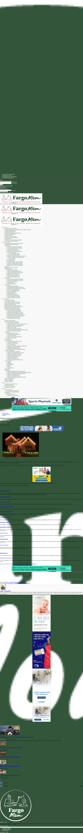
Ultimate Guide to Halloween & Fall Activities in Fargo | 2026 (17, 737)
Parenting (7, 370)
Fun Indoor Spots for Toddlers (14, 248)
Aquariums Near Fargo (10, 304)
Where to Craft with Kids (13, 254)
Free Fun (7, 266)
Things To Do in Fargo (6, 242)
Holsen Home (4, 533)
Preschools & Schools (10, 231)
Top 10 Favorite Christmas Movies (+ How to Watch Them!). (25, 563)
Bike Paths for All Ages (12, 274)
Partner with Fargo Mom (8, 174)
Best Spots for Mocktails (13, 295)
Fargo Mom (2, 739)
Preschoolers (10, 364)
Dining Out (7, 284)
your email (13, 190)
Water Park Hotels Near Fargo (12, 307)
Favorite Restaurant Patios (13, 297)
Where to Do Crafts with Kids (14, 328)
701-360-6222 (5, 515)
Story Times (12, 258)
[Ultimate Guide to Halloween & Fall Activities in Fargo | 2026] (10, 734)
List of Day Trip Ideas (10, 301)
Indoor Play (8, 245)
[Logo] (21, 214)
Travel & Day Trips (5, 298)
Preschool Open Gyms (12, 249)
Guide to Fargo (5, 413)
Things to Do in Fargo (10, 320)
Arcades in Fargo (11, 259)
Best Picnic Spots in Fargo (13, 275)
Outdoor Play (8, 268)
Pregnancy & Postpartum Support (13, 239)
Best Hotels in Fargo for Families (15, 265)
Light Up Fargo (4, 545)
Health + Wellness (9, 350)
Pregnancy (7, 368)
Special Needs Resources (13, 356)
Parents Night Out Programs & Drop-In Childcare (19, 372)
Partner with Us (11, 394)
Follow (81, 785)
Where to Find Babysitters (13, 374)
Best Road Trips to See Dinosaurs (13, 305)
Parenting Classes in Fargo (13, 375)
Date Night (7, 277)
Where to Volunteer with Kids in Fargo (16, 377)
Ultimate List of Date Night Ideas (15, 279)
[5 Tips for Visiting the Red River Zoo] (3, 773)
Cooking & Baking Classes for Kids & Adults (17, 329)
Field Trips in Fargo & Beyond (14, 336)
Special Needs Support (10, 230)
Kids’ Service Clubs (11, 327)
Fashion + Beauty (9, 380)
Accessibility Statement (8, 177)
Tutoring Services (11, 335)
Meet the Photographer (13, 390)
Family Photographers (10, 234)
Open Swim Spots (11, 252)
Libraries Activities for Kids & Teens (15, 257)
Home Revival (4, 539)
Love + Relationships (10, 378)
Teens (8, 366)
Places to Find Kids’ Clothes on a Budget (17, 345)
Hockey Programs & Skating (14, 326)
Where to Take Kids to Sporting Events (16, 256)
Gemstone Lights (5, 522)
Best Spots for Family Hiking (14, 310)
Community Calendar (10, 386)
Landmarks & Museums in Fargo (15, 261)
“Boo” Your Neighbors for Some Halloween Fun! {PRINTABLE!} (17, 583)
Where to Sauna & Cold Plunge (15, 359)
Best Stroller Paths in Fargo (14, 273)
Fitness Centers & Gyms (10, 236)
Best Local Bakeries (12, 291)
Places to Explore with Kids (11, 267)
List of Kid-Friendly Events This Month (14, 243)
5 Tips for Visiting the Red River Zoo (10, 775)
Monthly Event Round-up (11, 383)
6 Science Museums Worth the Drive (14, 306)
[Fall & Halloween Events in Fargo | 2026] (3, 745)
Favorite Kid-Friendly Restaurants (15, 287)
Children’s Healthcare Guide (14, 353)
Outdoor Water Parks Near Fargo (15, 315)
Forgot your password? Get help (6, 185)
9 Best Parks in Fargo (12, 269)
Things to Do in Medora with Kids (15, 313)
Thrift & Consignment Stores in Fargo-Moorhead (15, 582)
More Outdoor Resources (13, 276)
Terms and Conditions (6, 829)
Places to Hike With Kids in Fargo (15, 272)
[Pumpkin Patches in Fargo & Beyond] (3, 754)
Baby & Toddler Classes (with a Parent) (16, 373)
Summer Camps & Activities (11, 241)
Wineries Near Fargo (12, 294)
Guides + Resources (6, 414)
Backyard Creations (5, 491)
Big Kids (9, 365)
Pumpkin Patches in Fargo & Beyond (10, 757)
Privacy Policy (3, 186)
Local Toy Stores (11, 344)
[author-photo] (3, 589)
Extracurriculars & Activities (11, 321)
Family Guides (4, 227)
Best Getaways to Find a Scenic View (16, 314)
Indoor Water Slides (14, 253)
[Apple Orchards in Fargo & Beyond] (3, 763)
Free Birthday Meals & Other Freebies (16, 288)
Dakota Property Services (7, 506)
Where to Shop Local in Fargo (14, 341)
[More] (25, 576)
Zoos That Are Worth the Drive (12, 303)
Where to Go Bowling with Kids (14, 264)
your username (14, 182)
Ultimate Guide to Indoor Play (14, 246)
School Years (10, 367)
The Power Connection (6, 558)
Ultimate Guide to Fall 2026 (11, 244)
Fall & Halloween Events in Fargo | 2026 (11, 747)
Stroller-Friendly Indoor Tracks (14, 263)
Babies (8, 362)
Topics (3, 319)
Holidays (4, 415)
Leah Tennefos (3, 422)
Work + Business (9, 379)
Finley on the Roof (5, 517)
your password (14, 183)
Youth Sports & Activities (11, 228)
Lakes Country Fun (9, 299)
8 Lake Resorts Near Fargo (13, 317)
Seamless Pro (3, 553)
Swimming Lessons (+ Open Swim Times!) (17, 324)
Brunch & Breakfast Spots (13, 290)
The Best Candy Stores (12, 343)
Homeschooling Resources (13, 334)
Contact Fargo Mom (6, 828)
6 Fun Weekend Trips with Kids (12, 302)
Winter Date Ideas (11, 283)
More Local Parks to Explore (14, 271)
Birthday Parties (9, 235)
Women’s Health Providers (11, 237)
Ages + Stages (8, 360)
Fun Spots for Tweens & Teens (14, 251)
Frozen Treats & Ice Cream (13, 296)
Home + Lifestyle (9, 381)
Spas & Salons (8, 238)
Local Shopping (8, 340)
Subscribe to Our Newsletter (9, 176)
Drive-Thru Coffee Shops (13, 289)
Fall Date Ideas (10, 282)
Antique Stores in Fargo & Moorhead (16, 349)
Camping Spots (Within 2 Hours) (15, 312)
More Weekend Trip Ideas (13, 318)
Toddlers (9, 363)
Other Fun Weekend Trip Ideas (12, 309)
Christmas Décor (4, 502)
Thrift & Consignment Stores (14, 348)
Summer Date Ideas (12, 281)
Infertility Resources (12, 357)
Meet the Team (8, 389)
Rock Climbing (10, 260)
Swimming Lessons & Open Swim (13, 233)
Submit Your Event (7, 175)
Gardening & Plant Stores (13, 347)
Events (3, 382)
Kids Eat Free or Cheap (12, 286)
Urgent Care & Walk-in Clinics (14, 355)
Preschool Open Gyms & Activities (15, 325)
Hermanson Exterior (5, 527)
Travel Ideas (8, 339)
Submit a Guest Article (12, 395)
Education (7, 332)
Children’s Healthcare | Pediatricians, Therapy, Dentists (18, 229)
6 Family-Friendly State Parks (14, 311)
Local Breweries (11, 292)
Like (82, 782)
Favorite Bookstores (12, 342)
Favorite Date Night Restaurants (15, 280)
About (3, 388)
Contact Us (7, 393)
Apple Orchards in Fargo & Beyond (10, 766)
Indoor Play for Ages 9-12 (13, 250)
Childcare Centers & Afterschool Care (16, 371)
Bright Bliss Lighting (6, 497)
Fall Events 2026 (9, 385)
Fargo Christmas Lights (6, 511)
